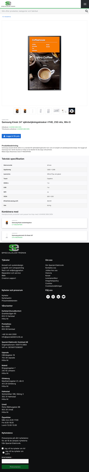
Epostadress (7, 457)
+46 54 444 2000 (9, 334)
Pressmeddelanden (9, 301)
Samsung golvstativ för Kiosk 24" (22, 235)
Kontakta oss (50, 268)
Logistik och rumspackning (13, 268)
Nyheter (5, 295)
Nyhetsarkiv (7, 298)
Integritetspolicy (52, 281)
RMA (4, 275)
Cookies (48, 283)
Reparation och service (11, 273)
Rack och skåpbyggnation (12, 270)
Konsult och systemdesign (12, 265)
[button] (85, 4)
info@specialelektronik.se (12, 337)
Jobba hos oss (51, 270)
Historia (48, 273)
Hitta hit (5, 319)
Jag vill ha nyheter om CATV (14, 452)
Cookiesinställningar (53, 286)
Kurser (47, 275)
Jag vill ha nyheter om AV (14, 448)
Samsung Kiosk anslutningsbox (22, 222)
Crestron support (9, 278)
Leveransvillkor (51, 278)
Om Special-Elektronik (54, 265)
